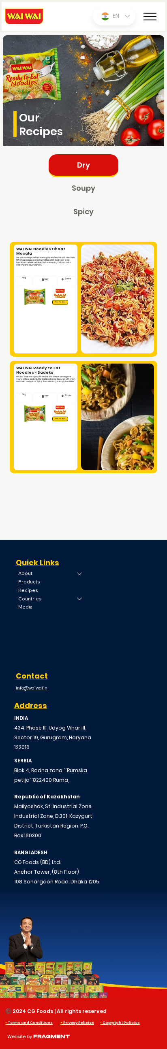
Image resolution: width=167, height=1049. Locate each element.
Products (29, 582)
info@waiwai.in (31, 688)
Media (25, 607)
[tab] (83, 165)
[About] (80, 573)
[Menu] (150, 17)
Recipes (28, 590)
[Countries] (80, 599)
